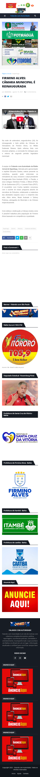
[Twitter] (8, 96)
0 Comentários (31, 92)
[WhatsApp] (21, 238)
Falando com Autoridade (20, 16)
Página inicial (6, 74)
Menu (5, 15)
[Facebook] (5, 96)
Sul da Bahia (6, 231)
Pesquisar (35, 15)
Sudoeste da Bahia (30, 228)
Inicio (13, 773)
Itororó (13, 228)
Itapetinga (15, 74)
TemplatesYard (21, 771)
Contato (25, 773)
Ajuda (19, 773)
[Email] (11, 96)
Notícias (20, 228)
